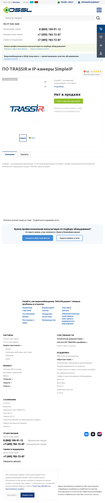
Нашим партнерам (11, 345)
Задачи (6, 383)
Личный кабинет (90, 2)
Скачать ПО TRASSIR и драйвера (71, 342)
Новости (7, 426)
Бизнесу (7, 366)
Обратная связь (64, 359)
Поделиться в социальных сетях (67, 111)
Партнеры (8, 335)
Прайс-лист (67, 2)
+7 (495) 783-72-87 (49, 34)
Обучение (9, 355)
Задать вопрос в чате (39, 49)
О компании (9, 400)
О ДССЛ (6, 403)
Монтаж (60, 379)
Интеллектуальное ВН (12, 372)
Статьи (60, 393)
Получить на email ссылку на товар (68, 108)
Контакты (7, 413)
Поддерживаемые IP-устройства (71, 366)
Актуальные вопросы (66, 373)
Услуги (6, 386)
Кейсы (5, 376)
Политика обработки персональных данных (22, 420)
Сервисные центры (65, 389)
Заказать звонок (12, 461)
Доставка (61, 383)
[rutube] (99, 434)
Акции (8, 349)
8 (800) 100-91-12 (50, 29)
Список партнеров (11, 339)
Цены (7, 359)
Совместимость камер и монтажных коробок (76, 369)
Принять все (27, 495)
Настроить (12, 495)
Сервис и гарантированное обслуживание (74, 376)
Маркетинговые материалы (15, 423)
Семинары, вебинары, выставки (18, 352)
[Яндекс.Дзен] (93, 434)
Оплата (60, 386)
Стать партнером (10, 342)
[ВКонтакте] (86, 434)
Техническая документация (69, 339)
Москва (16, 2)
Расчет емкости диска (66, 346)
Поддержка (63, 353)
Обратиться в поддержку (68, 356)
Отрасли (7, 379)
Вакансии (7, 406)
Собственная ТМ (65, 335)
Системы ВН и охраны (12, 369)
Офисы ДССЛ (9, 416)
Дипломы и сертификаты (14, 410)
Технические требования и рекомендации (74, 363)
